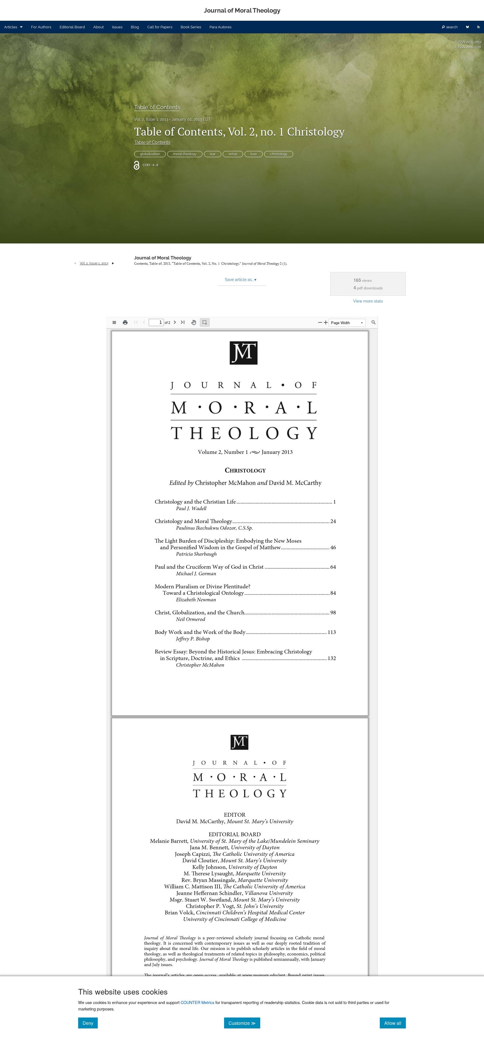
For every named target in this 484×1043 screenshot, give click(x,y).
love (253, 154)
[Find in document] (374, 322)
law (212, 154)
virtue (233, 154)
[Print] (125, 322)
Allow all (395, 1022)
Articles (10, 27)
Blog (135, 27)
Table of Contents (157, 107)
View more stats (368, 301)
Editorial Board (72, 27)
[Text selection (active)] (205, 322)
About (98, 27)
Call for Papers (159, 27)
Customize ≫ (244, 1022)
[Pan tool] (194, 322)
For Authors (41, 27)
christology (278, 154)
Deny (90, 1022)
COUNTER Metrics (197, 1002)
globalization (150, 154)
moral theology (185, 154)
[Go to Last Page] (182, 322)
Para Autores (220, 27)
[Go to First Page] (136, 322)
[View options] (114, 322)
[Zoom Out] (320, 322)
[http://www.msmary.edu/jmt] (263, 975)
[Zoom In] (325, 322)
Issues (117, 27)
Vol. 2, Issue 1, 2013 (151, 119)
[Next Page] (174, 322)
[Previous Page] (144, 322)
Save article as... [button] (240, 279)
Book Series (191, 27)
